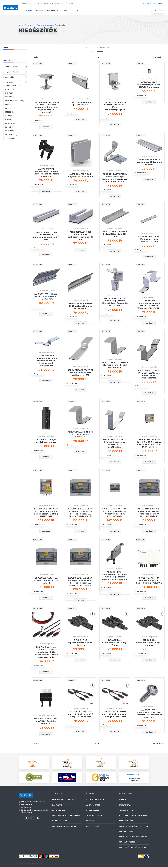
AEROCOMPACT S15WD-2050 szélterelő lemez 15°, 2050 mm (46, 296)
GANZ (8, 116)
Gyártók (8, 82)
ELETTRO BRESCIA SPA (15, 100)
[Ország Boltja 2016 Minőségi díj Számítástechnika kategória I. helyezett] (134, 762)
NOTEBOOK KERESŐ (93, 810)
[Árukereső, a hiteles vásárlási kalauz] (33, 777)
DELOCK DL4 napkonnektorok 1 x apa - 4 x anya (149, 642)
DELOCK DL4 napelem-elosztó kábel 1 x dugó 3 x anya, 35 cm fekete (80, 714)
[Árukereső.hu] (134, 775)
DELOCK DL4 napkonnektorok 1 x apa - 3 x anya (80, 642)
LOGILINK (10, 127)
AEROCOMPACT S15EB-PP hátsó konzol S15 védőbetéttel (80, 434)
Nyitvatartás (125, 805)
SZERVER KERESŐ (92, 826)
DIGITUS (9, 93)
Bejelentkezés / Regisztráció (154, 3)
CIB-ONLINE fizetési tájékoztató (133, 837)
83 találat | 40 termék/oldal (97, 48)
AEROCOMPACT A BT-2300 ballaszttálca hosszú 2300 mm (149, 239)
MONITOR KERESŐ (93, 805)
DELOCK (10, 89)
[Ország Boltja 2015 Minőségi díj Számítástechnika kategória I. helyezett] (100, 762)
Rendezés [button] (98, 52)
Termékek (10, 66)
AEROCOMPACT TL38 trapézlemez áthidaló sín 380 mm (149, 162)
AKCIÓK (76, 11)
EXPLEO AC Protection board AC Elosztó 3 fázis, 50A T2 (46, 580)
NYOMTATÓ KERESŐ (94, 815)
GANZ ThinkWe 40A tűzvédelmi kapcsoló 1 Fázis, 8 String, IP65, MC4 (149, 580)
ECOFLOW (10, 97)
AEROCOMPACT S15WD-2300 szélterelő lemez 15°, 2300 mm (80, 306)
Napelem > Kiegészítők (46, 99)
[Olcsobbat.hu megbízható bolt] (100, 777)
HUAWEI (9, 119)
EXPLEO (9, 112)
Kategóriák (10, 72)
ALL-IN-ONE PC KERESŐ (95, 800)
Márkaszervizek (126, 831)
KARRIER (66, 11)
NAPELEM (50, 25)
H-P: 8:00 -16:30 (73, 3)
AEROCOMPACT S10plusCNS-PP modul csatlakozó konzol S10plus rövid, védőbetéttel (46, 361)
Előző (37, 57)
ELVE (8, 104)
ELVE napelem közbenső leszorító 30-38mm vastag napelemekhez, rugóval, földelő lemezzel (46, 107)
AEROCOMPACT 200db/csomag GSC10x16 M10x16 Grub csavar (149, 84)
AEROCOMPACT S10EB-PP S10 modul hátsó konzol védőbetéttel (115, 365)
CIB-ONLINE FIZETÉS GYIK (129, 842)
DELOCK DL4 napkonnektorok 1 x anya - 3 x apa (115, 642)
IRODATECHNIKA (58, 810)
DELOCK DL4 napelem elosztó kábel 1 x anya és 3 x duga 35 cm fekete (114, 714)
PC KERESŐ (90, 821)
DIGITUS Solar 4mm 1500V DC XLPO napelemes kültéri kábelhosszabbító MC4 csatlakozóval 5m (46, 652)
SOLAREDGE (11, 134)
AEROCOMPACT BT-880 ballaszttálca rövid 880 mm (115, 234)
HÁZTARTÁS (40, 25)
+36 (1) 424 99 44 (29, 3)
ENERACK (10, 108)
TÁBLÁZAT (7, 53)
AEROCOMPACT (13, 85)
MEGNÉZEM (46, 127)
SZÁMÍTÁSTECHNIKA (60, 821)
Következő (156, 57)
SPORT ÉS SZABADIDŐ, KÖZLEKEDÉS (66, 815)
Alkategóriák (10, 77)
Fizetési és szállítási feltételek (133, 815)
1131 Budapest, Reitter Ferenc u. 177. (51, 3)
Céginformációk (126, 821)
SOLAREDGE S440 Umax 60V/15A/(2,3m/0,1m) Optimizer (46, 721)
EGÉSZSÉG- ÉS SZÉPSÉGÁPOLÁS (64, 800)
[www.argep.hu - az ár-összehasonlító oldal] (67, 777)
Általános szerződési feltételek (133, 826)
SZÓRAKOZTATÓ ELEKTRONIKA (64, 826)
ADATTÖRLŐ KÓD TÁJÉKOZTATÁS (132, 847)
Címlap (21, 25)
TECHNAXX (10, 138)
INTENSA (10, 123)
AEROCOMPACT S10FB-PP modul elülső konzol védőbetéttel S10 (80, 372)
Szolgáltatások (126, 810)
